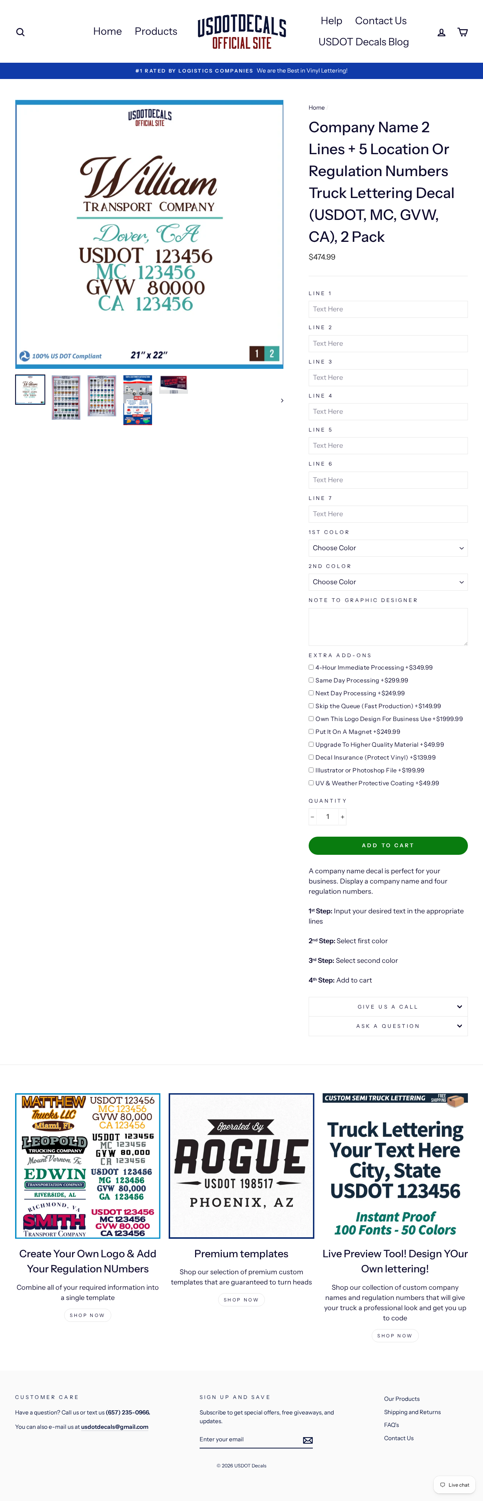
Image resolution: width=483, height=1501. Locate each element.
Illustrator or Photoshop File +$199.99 (370, 770)
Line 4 (321, 396)
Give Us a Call (388, 1007)
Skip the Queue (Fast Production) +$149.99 (378, 706)
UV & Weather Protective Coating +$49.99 (377, 783)
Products (156, 31)
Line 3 (321, 362)
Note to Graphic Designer (363, 600)
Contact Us (381, 20)
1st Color (329, 532)
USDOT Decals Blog (363, 42)
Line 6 (321, 464)
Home (107, 31)
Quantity (328, 801)
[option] (149, 234)
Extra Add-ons (340, 655)
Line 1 (320, 293)
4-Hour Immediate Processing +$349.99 (374, 667)
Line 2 (321, 327)
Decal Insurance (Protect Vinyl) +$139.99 (375, 757)
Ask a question (388, 1026)
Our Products (402, 1398)
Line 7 (321, 498)
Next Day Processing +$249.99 (360, 693)
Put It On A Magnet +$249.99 (357, 731)
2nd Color (330, 566)
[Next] (278, 400)
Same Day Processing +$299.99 (361, 680)
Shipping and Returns (412, 1412)
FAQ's (391, 1424)
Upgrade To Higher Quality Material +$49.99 (379, 744)
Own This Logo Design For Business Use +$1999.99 (389, 719)
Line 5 (321, 430)
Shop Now (88, 1315)
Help (331, 20)
